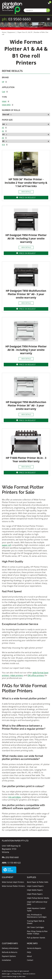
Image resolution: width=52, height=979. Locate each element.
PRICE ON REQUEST (27, 198)
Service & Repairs (34, 948)
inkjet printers (16, 675)
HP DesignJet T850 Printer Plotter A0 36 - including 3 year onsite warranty (26, 238)
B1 (3, 141)
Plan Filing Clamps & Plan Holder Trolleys (37, 932)
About (29, 956)
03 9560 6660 (16, 19)
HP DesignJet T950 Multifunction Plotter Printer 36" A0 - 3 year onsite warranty (26, 405)
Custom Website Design (9, 976)
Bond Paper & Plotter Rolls (37, 882)
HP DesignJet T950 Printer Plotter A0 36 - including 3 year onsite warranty (26, 350)
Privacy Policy (16, 974)
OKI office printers (36, 675)
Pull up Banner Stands (36, 937)
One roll (5, 114)
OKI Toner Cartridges (35, 927)
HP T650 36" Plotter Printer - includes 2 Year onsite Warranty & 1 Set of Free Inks (26, 183)
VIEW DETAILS (26, 192)
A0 (3, 138)
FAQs (29, 952)
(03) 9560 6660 (10, 857)
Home (4, 32)
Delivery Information (10, 948)
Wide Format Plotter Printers (13, 886)
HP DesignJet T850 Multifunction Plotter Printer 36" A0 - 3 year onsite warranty (26, 294)
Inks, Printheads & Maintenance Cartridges (37, 915)
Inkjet (4, 101)
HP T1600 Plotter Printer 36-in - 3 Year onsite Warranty (26, 459)
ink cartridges (14, 797)
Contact (30, 960)
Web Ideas (22, 976)
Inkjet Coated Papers (35, 886)
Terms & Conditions (29, 974)
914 (3, 144)
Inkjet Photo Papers (35, 894)
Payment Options (9, 956)
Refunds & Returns (9, 952)
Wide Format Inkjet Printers (13, 882)
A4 (3, 124)
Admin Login (6, 974)
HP (3, 82)
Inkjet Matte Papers (35, 890)
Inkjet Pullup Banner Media (38, 898)
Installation (6, 960)
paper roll (6, 545)
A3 (3, 127)
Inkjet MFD (6, 105)
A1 (3, 134)
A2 (3, 131)
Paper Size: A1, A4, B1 (25, 32)
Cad (3, 91)
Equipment (11, 32)
